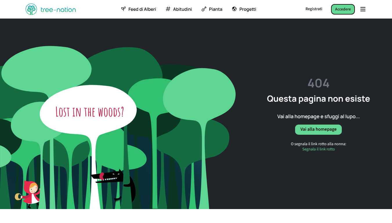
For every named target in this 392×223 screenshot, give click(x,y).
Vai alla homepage (318, 129)
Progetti (247, 9)
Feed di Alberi (142, 9)
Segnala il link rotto (318, 149)
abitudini (182, 9)
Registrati (314, 9)
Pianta (215, 9)
